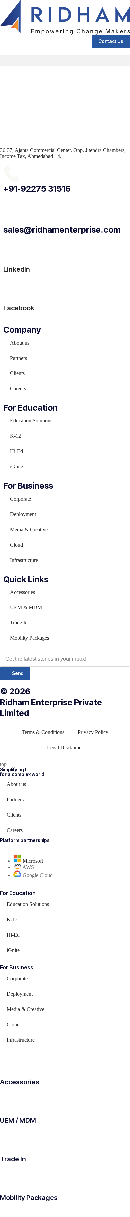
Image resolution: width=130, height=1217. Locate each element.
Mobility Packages (29, 638)
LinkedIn (16, 269)
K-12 (15, 436)
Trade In (19, 622)
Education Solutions (31, 420)
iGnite (16, 466)
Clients (17, 373)
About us (19, 343)
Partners (18, 358)
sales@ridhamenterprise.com (62, 230)
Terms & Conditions (43, 732)
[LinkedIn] (11, 249)
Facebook (18, 308)
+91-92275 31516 (37, 189)
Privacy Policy (93, 732)
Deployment (23, 514)
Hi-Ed (16, 451)
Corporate (20, 499)
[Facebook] (11, 288)
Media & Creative (29, 529)
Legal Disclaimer (65, 747)
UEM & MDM (26, 607)
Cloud (16, 545)
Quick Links (25, 579)
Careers (18, 388)
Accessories (22, 592)
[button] (65, 60)
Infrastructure (24, 560)
